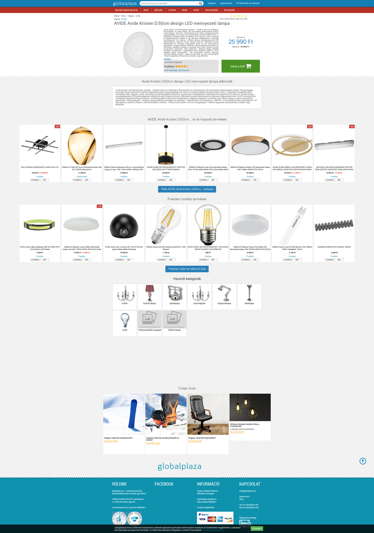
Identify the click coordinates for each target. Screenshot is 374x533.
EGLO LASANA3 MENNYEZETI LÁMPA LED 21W (40, 167)
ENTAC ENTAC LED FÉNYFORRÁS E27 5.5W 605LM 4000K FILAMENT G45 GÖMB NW (208, 248)
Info (44, 180)
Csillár (138, 16)
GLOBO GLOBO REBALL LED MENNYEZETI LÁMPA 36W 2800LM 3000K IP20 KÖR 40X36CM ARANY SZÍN (292, 168)
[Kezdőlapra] (124, 6)
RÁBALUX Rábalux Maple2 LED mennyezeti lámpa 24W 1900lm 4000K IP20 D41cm (250, 168)
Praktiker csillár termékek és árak (187, 268)
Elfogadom (257, 528)
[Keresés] (201, 3)
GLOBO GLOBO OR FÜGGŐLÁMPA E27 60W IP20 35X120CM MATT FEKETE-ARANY (166, 168)
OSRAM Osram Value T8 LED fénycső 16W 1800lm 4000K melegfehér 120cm (292, 248)
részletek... (168, 59)
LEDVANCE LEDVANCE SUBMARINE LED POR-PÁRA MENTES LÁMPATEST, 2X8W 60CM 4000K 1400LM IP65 (334, 168)
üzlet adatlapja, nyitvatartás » (177, 70)
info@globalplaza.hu (247, 490)
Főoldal (116, 16)
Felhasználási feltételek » (207, 501)
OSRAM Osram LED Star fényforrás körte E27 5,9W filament (166, 248)
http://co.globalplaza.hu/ (249, 507)
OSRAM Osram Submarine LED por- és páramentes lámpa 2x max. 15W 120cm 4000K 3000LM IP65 (124, 168)
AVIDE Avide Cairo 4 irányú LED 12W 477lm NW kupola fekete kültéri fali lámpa (124, 248)
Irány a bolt (238, 66)
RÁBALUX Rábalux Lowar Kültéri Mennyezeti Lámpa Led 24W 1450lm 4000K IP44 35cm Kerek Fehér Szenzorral (82, 248)
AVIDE (124, 19)
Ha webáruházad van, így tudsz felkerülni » (129, 507)
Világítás (131, 16)
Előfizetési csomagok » (206, 493)
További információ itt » (213, 530)
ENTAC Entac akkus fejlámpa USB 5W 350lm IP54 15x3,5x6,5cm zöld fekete (39, 248)
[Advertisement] (187, 361)
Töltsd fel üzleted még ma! (125, 501)
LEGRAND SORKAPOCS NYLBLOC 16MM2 (334, 247)
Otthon (123, 16)
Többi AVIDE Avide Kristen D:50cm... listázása (187, 189)
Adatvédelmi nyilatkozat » (207, 499)
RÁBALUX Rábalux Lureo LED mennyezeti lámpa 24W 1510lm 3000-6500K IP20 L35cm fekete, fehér (208, 168)
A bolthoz (35, 180)
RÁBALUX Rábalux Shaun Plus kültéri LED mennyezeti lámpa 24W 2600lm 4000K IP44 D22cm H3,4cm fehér (250, 248)
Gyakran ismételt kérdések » (208, 490)
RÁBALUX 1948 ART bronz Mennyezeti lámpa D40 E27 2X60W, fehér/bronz (82, 168)
